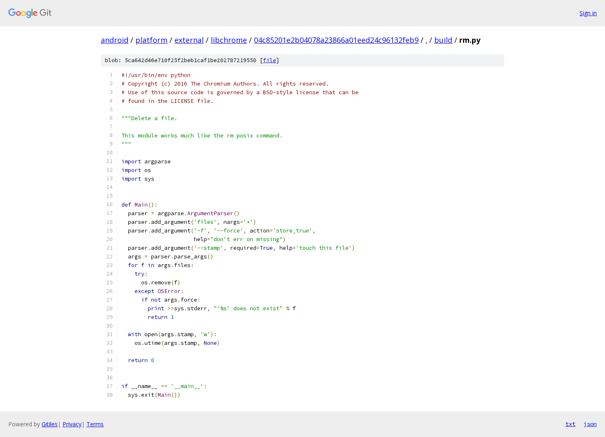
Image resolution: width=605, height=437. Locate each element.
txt (570, 424)
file (269, 60)
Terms (95, 424)
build (443, 40)
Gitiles (50, 424)
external (189, 40)
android (114, 40)
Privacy (72, 424)
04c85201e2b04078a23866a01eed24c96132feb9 (336, 40)
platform (151, 40)
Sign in (588, 13)
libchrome (229, 40)
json (590, 424)
